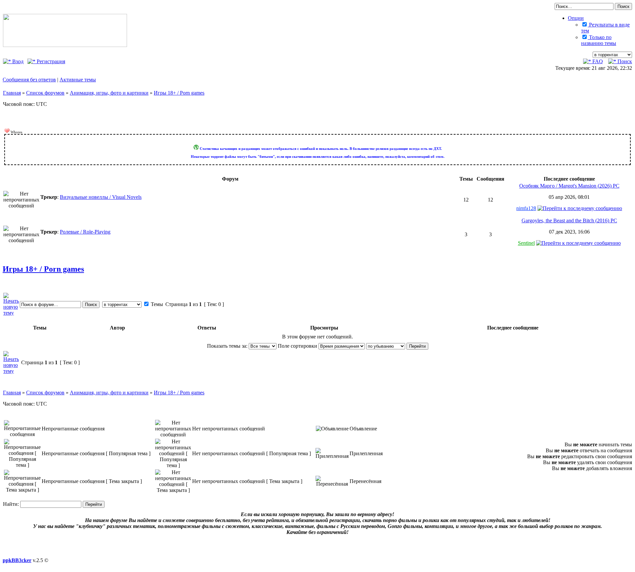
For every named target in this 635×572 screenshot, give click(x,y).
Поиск (624, 61)
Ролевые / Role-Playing (85, 232)
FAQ (597, 61)
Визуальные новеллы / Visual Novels (101, 197)
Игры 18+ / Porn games (179, 93)
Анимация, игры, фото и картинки (109, 93)
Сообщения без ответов (29, 79)
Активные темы (78, 79)
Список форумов (45, 93)
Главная (12, 93)
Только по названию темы (598, 40)
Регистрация (50, 61)
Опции (576, 18)
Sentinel (526, 243)
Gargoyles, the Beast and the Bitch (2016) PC (569, 220)
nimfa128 (526, 208)
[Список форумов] (65, 45)
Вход (17, 61)
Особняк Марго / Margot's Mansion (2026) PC (569, 186)
